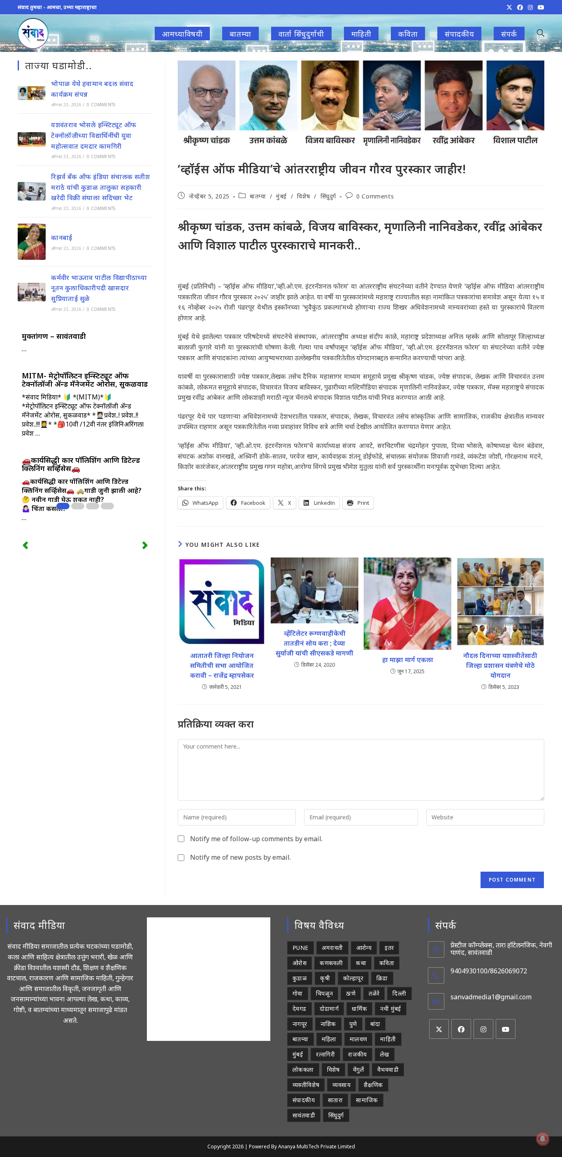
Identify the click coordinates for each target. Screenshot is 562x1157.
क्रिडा (382, 978)
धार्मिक (359, 1008)
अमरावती (332, 948)
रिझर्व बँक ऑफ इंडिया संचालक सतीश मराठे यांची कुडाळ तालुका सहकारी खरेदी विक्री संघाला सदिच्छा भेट (100, 187)
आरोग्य (364, 948)
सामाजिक (367, 1100)
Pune (301, 948)
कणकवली (331, 963)
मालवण (358, 1039)
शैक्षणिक (373, 1085)
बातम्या (258, 196)
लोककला (303, 1069)
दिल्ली (399, 993)
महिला (329, 1039)
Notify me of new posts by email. (240, 857)
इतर (389, 948)
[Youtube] (506, 1029)
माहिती (388, 1039)
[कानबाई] (32, 242)
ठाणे (350, 993)
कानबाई (61, 237)
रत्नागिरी (325, 1054)
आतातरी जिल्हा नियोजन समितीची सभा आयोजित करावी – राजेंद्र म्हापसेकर (222, 665)
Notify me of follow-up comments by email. (256, 838)
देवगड (300, 1008)
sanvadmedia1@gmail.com (491, 996)
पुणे (353, 1024)
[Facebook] (461, 1029)
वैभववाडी (388, 1069)
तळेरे (374, 993)
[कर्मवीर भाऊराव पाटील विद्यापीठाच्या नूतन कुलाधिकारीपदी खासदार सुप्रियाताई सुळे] (32, 292)
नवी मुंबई (390, 1008)
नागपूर (300, 1024)
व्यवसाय (341, 1085)
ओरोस (300, 963)
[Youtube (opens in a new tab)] (539, 7)
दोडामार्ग (329, 1008)
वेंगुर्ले (358, 1069)
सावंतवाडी (304, 1115)
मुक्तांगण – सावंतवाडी (54, 336)
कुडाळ (300, 978)
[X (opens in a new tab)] (509, 7)
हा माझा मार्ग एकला (407, 659)
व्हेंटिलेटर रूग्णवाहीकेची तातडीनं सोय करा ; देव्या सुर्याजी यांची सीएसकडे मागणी (314, 643)
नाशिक (328, 1024)
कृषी (325, 978)
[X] (439, 1029)
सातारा (335, 1100)
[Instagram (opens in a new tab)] (530, 7)
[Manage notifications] (542, 1138)
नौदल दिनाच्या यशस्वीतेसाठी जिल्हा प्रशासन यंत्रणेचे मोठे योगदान (500, 665)
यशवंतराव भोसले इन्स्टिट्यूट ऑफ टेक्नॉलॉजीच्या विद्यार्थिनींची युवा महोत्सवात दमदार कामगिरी (93, 135)
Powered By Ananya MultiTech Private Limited (302, 1146)
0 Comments (375, 196)
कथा (361, 963)
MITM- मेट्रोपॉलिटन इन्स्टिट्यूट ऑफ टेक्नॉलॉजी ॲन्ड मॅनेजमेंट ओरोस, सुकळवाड (85, 380)
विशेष (303, 196)
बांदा (375, 1024)
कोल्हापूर (353, 978)
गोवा (298, 993)
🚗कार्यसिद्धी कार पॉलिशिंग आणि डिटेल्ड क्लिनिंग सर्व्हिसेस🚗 (81, 464)
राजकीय (357, 1054)
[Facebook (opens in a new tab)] (520, 7)
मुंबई (281, 196)
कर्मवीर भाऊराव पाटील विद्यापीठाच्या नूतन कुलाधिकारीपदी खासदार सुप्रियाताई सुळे (99, 288)
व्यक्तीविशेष (306, 1085)
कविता (386, 963)
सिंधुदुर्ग (328, 196)
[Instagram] (483, 1029)
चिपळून (324, 993)
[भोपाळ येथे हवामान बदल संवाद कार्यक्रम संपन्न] (32, 93)
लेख (384, 1054)
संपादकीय (304, 1100)
